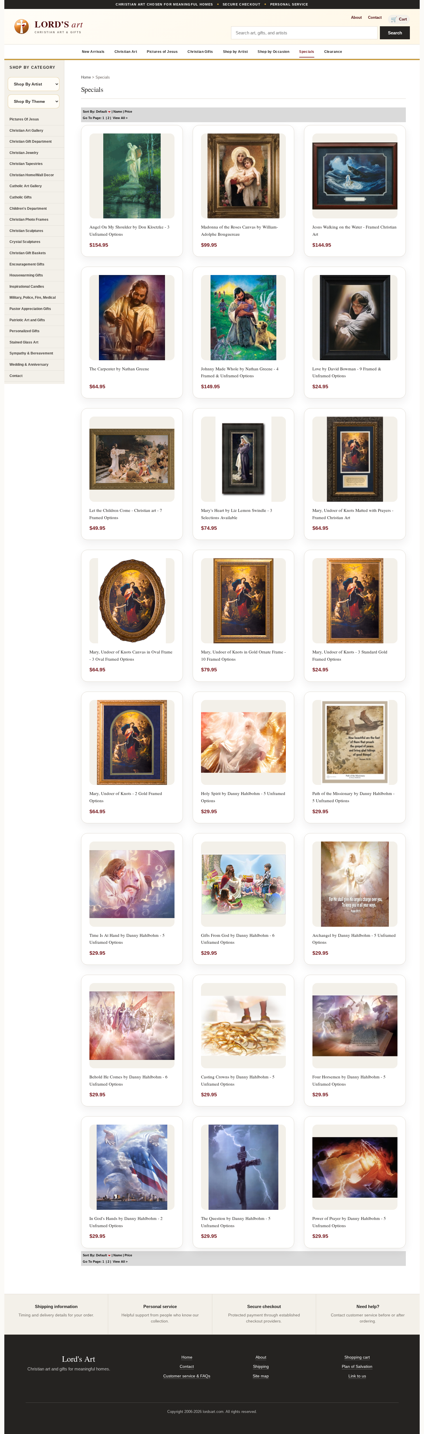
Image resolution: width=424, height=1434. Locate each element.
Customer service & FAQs (186, 1376)
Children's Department (28, 209)
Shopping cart (357, 1357)
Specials (306, 52)
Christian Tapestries (26, 164)
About (356, 17)
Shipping (261, 1366)
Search (395, 32)
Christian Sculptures (26, 231)
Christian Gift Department (31, 142)
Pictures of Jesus (162, 52)
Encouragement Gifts (27, 264)
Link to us (357, 1376)
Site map (261, 1376)
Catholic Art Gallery (26, 186)
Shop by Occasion (273, 52)
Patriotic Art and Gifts (27, 320)
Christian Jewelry (24, 153)
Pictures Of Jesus (24, 119)
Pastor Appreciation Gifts (30, 309)
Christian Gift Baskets (28, 253)
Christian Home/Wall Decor (32, 175)
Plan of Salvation (357, 1366)
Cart (399, 19)
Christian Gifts (200, 52)
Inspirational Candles (27, 287)
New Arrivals (93, 52)
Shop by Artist (235, 52)
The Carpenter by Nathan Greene (119, 368)
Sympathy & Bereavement (31, 353)
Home (86, 77)
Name (117, 111)
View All (119, 118)
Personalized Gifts (25, 331)
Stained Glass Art (24, 342)
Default (102, 111)
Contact (375, 17)
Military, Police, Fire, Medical (33, 298)
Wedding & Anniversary (29, 365)
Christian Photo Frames (29, 220)
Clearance (333, 52)
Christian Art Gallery (26, 131)
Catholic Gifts (21, 197)
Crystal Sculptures (25, 242)
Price (128, 111)
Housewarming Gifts (26, 275)
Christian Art (126, 52)
